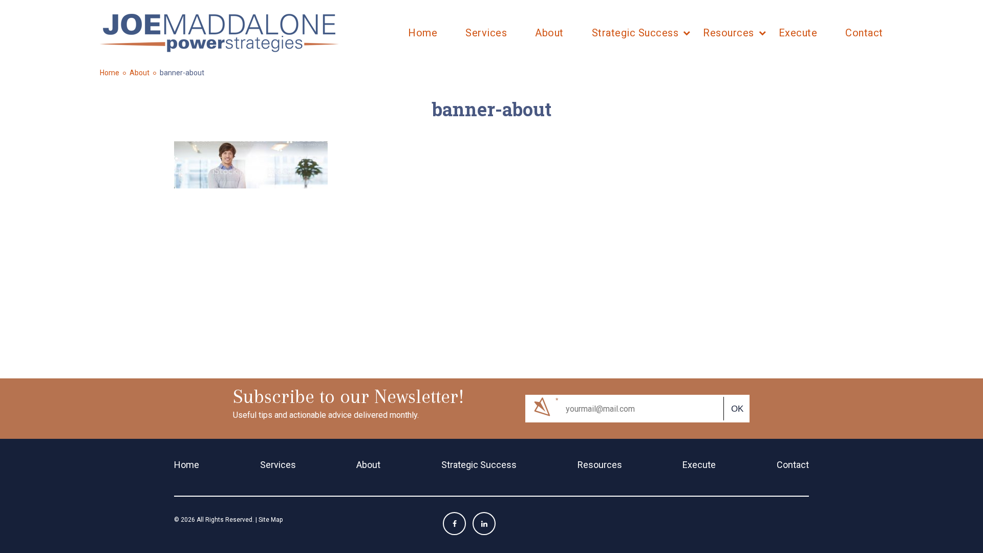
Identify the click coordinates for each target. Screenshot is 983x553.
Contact (864, 33)
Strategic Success (635, 33)
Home (422, 33)
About (549, 33)
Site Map (271, 519)
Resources (728, 33)
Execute (798, 33)
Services (486, 33)
